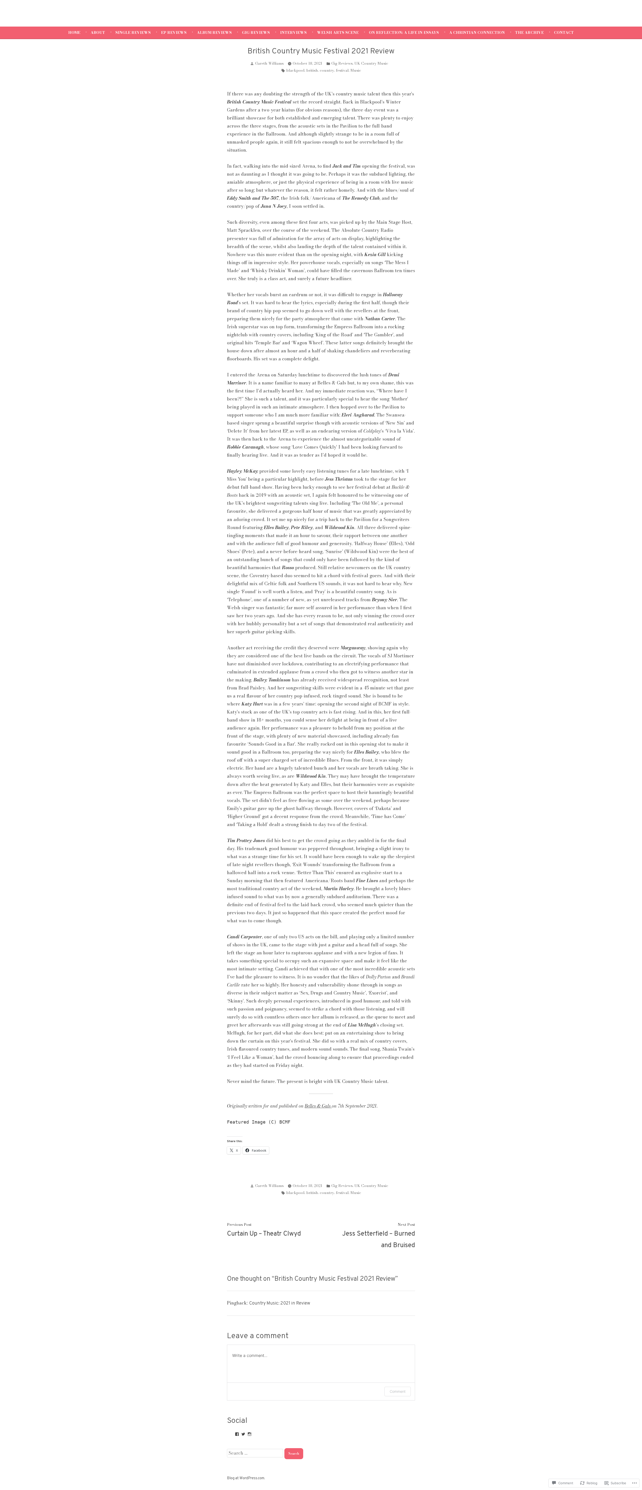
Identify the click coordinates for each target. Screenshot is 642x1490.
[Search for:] (255, 1453)
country (327, 70)
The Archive (529, 32)
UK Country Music (371, 63)
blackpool (295, 70)
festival (342, 70)
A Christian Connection (477, 32)
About (98, 32)
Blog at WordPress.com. (246, 1478)
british (312, 70)
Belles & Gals (318, 1106)
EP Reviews (174, 32)
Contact (564, 32)
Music (355, 70)
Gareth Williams (269, 63)
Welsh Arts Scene (338, 32)
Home (74, 32)
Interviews (293, 32)
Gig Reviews (256, 32)
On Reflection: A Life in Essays (404, 32)
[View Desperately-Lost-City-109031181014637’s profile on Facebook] (237, 1434)
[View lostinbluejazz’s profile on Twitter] (243, 1434)
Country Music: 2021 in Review (279, 1303)
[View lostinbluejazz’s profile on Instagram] (250, 1434)
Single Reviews (133, 32)
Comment (398, 1391)
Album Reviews (214, 32)
